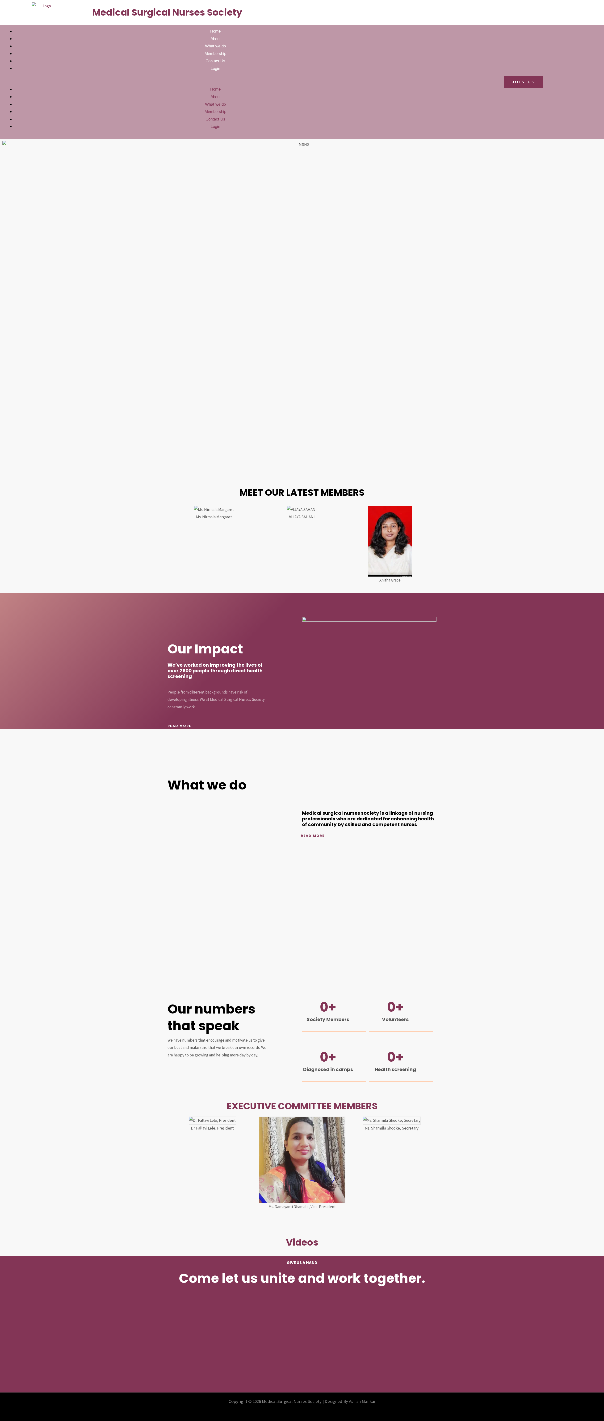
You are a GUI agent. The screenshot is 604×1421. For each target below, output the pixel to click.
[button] (209, 82)
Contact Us (215, 61)
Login (215, 68)
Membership (215, 53)
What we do (215, 46)
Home (215, 31)
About (215, 39)
